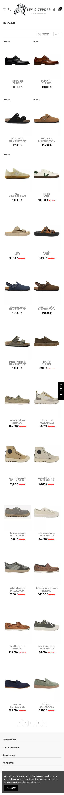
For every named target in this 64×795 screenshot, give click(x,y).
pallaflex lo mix (47, 420)
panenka (46, 193)
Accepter (11, 788)
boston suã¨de (46, 138)
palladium (47, 423)
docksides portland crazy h (47, 588)
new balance (17, 196)
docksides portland (17, 646)
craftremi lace (17, 80)
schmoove (17, 707)
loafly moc (46, 704)
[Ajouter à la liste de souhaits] (15, 77)
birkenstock (17, 141)
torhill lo (46, 361)
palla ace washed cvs (46, 533)
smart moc (17, 704)
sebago (17, 423)
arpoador (46, 251)
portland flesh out (17, 420)
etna (17, 251)
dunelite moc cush (17, 533)
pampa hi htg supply (17, 477)
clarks (17, 83)
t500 (17, 193)
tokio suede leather (17, 307)
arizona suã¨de (17, 138)
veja (47, 196)
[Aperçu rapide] (19, 77)
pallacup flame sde (17, 588)
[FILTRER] (61, 397)
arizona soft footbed (17, 361)
